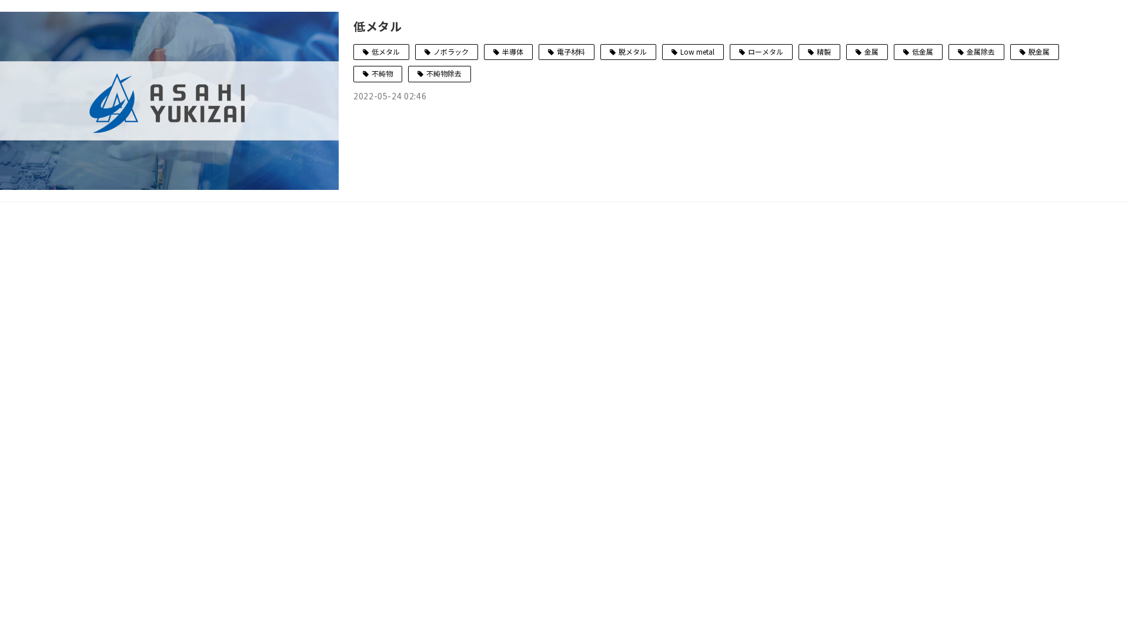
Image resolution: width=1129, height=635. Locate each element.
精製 (824, 51)
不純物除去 (444, 73)
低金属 (922, 51)
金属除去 (981, 51)
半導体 (512, 51)
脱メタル (633, 51)
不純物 (382, 73)
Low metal (697, 51)
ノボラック (451, 51)
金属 (871, 51)
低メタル (377, 26)
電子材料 (571, 51)
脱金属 (1039, 51)
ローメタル (765, 51)
